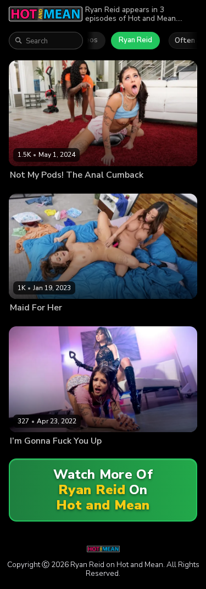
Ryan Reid (135, 40)
